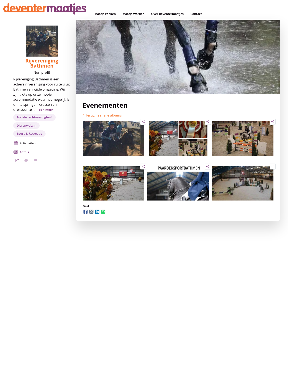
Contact (196, 14)
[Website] (16, 160)
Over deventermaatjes (167, 14)
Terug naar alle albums (103, 115)
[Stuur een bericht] (26, 160)
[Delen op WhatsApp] (103, 212)
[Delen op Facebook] (86, 212)
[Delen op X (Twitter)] (91, 212)
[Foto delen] (143, 122)
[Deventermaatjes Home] (45, 9)
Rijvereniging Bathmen (41, 63)
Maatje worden (133, 14)
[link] (113, 138)
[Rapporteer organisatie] (35, 160)
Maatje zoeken (105, 14)
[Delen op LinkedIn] (97, 212)
